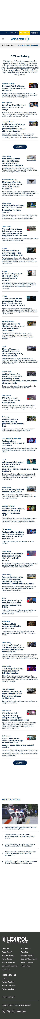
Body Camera (6, 395)
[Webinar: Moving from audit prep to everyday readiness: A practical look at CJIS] (31, 531)
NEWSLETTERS (14, 33)
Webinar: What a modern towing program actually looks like (13, 422)
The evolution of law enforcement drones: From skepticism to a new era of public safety (13, 302)
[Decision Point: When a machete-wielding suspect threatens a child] (31, 508)
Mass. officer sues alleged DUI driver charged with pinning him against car (12, 352)
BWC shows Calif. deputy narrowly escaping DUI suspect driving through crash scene (15, 716)
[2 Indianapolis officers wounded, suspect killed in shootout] (31, 668)
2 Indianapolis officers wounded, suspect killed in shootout (12, 670)
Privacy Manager (8, 997)
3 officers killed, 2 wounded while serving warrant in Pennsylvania (20, 828)
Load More (20, 147)
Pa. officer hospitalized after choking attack (13, 490)
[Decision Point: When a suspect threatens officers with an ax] (33, 85)
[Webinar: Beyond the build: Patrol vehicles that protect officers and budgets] (31, 691)
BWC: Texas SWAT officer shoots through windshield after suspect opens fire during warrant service (18, 742)
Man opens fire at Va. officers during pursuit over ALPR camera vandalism (12, 185)
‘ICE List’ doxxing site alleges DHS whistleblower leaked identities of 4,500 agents (20, 836)
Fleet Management (8, 689)
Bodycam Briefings (8, 83)
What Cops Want (7, 102)
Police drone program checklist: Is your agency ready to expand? (12, 276)
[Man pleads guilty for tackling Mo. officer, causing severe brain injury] (31, 600)
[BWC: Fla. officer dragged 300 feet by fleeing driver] (31, 397)
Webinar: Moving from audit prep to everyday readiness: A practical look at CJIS (13, 535)
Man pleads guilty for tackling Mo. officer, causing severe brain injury (12, 603)
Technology (6, 417)
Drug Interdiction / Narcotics (11, 438)
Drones (4, 248)
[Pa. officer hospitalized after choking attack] (31, 489)
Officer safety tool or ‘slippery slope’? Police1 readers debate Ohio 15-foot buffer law (13, 648)
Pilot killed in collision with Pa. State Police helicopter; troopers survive (13, 208)
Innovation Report (8, 122)
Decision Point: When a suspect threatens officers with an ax (14, 88)
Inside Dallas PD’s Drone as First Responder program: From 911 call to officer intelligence (14, 127)
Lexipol (16, 1005)
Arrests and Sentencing (9, 180)
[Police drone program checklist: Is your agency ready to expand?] (31, 273)
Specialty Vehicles (8, 321)
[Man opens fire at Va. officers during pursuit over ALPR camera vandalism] (31, 181)
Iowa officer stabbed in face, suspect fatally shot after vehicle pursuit (12, 557)
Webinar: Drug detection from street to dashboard (13, 443)
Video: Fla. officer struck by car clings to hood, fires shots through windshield (20, 845)
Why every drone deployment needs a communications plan (12, 252)
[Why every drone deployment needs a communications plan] (31, 250)
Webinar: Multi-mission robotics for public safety (11, 626)
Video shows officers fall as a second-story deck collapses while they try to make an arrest (14, 232)
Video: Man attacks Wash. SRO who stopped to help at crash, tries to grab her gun (21, 862)
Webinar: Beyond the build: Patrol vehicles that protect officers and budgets (12, 694)
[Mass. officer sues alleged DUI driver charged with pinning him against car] (31, 348)
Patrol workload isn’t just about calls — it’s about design (14, 107)
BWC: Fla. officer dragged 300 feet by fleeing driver (11, 400)
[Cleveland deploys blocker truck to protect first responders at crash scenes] (31, 323)
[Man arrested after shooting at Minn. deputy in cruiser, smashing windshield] (31, 158)
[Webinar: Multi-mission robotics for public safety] (31, 623)
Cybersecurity (6, 529)
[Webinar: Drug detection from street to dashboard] (31, 440)
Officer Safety (6, 156)
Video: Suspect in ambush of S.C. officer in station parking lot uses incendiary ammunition (20, 853)
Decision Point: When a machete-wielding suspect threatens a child (13, 511)
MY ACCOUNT (24, 33)
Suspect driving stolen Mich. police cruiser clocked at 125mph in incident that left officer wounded (18, 580)
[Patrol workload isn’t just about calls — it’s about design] (33, 104)
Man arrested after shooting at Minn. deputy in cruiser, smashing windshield (12, 162)
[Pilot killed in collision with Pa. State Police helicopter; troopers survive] (31, 205)
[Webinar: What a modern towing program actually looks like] (31, 418)
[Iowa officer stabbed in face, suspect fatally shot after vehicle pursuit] (31, 553)
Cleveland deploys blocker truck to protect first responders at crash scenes (13, 327)
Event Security (6, 372)
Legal (4, 346)
